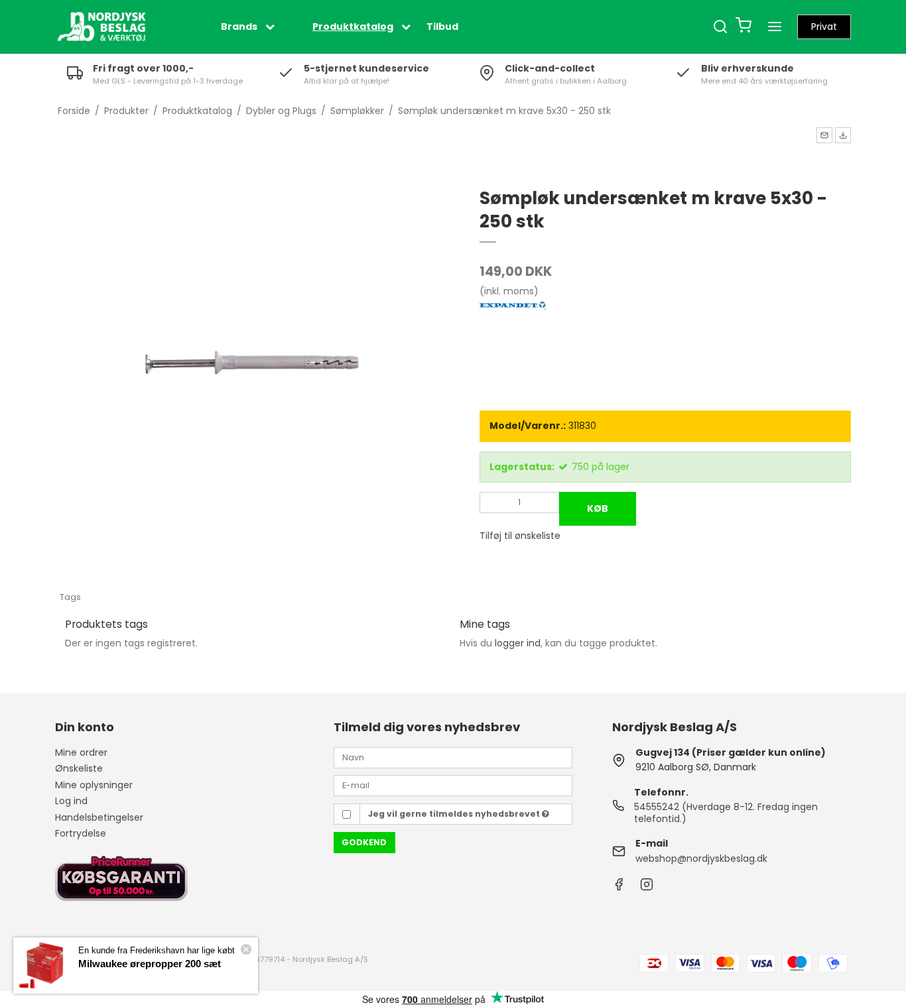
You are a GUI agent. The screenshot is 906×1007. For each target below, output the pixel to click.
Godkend (364, 842)
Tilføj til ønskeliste (520, 535)
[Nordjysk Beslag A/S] (101, 26)
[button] (824, 135)
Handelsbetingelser (99, 817)
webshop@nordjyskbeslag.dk (701, 858)
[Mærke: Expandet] (513, 335)
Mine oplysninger (94, 785)
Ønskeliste (79, 768)
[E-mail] (453, 785)
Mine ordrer (81, 752)
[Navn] (453, 757)
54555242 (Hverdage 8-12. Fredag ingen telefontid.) (726, 812)
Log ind (71, 800)
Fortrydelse (80, 833)
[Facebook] (618, 887)
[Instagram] (646, 887)
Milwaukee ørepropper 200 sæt (149, 963)
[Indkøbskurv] (743, 26)
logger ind (518, 643)
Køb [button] (597, 508)
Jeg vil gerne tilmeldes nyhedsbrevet (455, 813)
